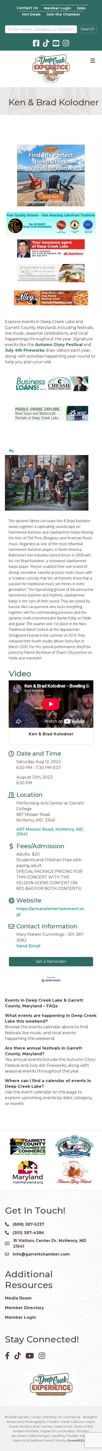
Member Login (57, 8)
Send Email (28, 946)
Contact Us (27, 8)
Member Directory (24, 1307)
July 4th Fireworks (25, 350)
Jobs (81, 8)
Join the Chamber (63, 14)
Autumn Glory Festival (59, 344)
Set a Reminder (51, 961)
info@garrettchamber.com (41, 1254)
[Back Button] (11, 451)
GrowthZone (78, 1440)
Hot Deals (31, 14)
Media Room (18, 1298)
